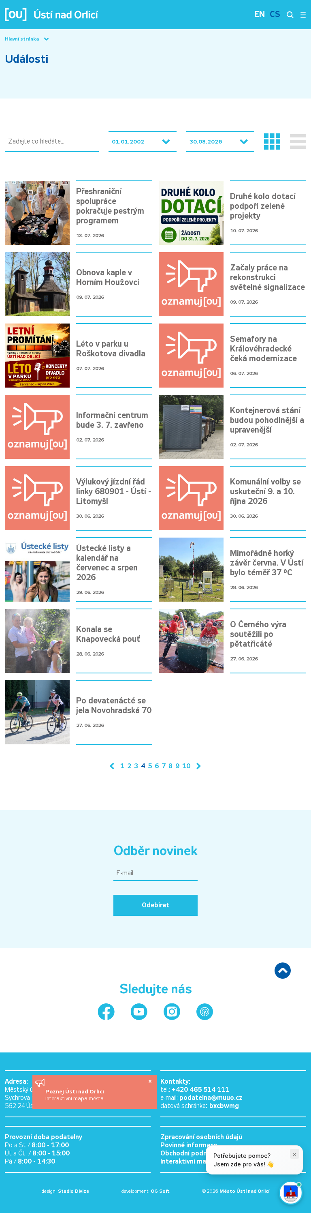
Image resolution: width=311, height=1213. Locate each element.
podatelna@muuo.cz (211, 1098)
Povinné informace (188, 1145)
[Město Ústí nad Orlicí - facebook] (106, 1011)
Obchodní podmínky (190, 1153)
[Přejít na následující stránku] (196, 766)
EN (259, 14)
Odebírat (155, 905)
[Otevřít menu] (303, 15)
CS (275, 14)
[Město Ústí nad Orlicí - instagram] (172, 1011)
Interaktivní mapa (187, 1161)
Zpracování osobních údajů (201, 1137)
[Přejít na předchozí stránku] (113, 766)
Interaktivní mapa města (74, 1098)
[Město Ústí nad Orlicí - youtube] (139, 1011)
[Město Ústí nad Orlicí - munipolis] (204, 1011)
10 (186, 766)
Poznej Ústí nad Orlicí (75, 1091)
